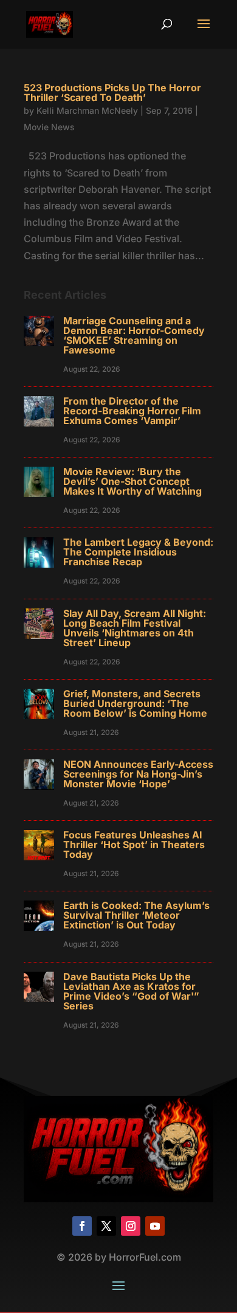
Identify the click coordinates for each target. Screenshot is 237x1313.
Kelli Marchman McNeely (87, 110)
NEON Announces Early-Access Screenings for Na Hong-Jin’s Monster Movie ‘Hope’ (138, 774)
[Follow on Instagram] (130, 1226)
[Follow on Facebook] (82, 1226)
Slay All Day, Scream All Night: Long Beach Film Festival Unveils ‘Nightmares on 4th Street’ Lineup (134, 628)
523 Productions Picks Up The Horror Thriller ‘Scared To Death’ (112, 92)
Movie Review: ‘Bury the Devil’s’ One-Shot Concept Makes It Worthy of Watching (132, 481)
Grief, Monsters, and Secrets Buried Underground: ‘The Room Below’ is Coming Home (135, 703)
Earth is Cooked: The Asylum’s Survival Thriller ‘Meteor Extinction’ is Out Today (136, 915)
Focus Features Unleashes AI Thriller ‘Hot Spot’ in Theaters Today (134, 844)
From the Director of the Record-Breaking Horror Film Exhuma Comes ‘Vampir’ (132, 411)
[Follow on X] (106, 1226)
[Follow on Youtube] (155, 1226)
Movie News (49, 127)
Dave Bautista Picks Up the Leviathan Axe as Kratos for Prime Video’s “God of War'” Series (131, 991)
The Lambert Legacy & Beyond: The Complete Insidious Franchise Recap (138, 552)
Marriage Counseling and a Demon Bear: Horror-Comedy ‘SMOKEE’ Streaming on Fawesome (134, 335)
